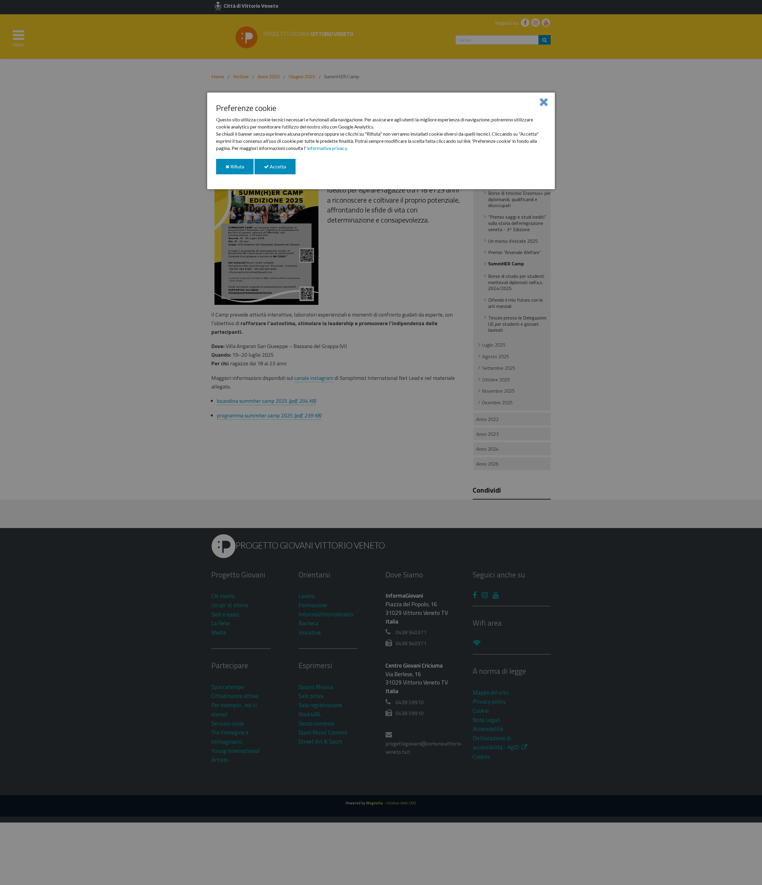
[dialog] (381, 140)
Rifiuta (241, 168)
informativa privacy (327, 148)
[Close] (543, 101)
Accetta (282, 168)
